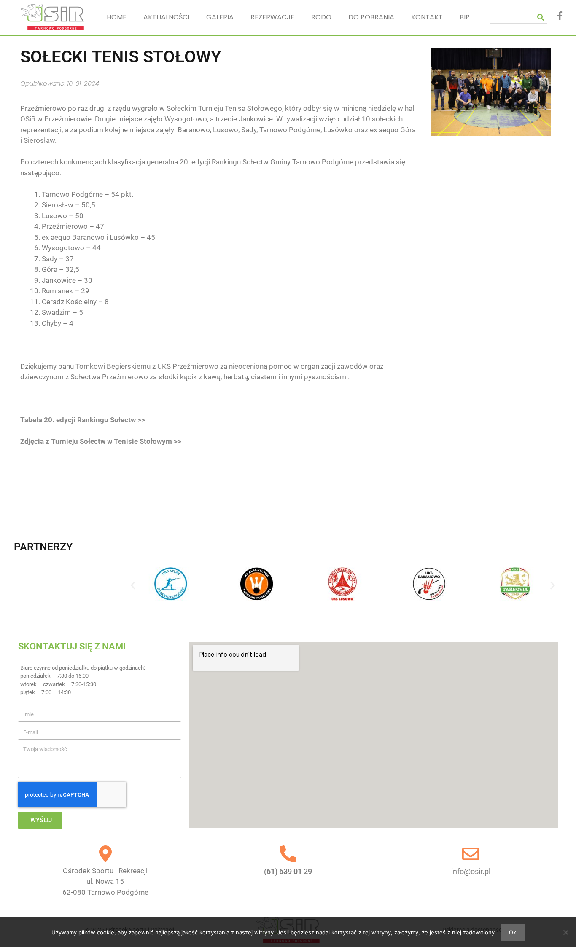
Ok (512, 932)
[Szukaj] (540, 17)
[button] (133, 585)
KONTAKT (427, 17)
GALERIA (220, 17)
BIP (465, 17)
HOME (117, 17)
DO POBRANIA (371, 17)
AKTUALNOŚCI (166, 17)
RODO (321, 17)
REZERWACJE (272, 17)
